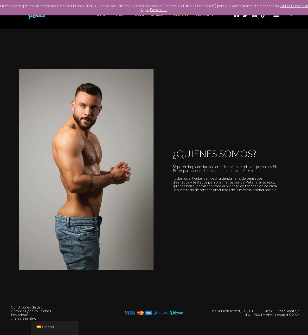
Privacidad (19, 315)
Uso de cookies (23, 319)
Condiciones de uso (27, 307)
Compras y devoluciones (31, 311)
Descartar (158, 9)
